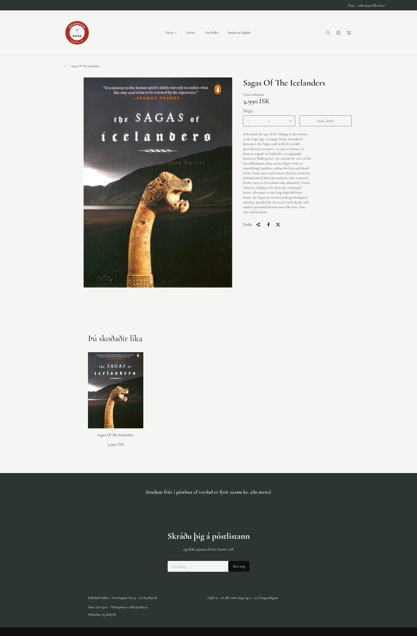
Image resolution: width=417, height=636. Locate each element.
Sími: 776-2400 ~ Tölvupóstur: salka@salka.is (117, 607)
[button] (171, 33)
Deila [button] (247, 224)
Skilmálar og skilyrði (102, 614)
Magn (248, 110)
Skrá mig (239, 566)
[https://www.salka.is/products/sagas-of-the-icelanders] (268, 224)
